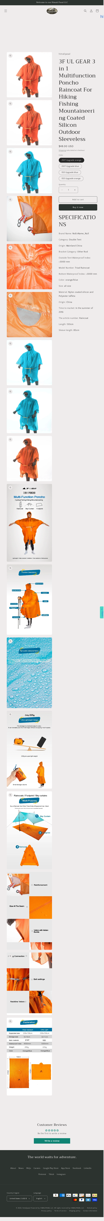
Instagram (60, 1174)
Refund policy (90, 1208)
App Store (64, 1168)
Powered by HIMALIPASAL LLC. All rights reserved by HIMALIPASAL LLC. (55, 1208)
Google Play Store (49, 1168)
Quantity (61, 207)
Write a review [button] (50, 1141)
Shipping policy (72, 1211)
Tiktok (50, 1174)
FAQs (27, 1168)
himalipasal (24, 1208)
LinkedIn (86, 1168)
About (12, 1168)
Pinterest (41, 1174)
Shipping (61, 173)
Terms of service (58, 1211)
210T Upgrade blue (69, 189)
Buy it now (76, 230)
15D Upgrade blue (69, 195)
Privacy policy (44, 1211)
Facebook (76, 1168)
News (19, 1168)
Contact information (88, 1211)
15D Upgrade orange (70, 201)
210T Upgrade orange (70, 182)
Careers (35, 1168)
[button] (6, 11)
